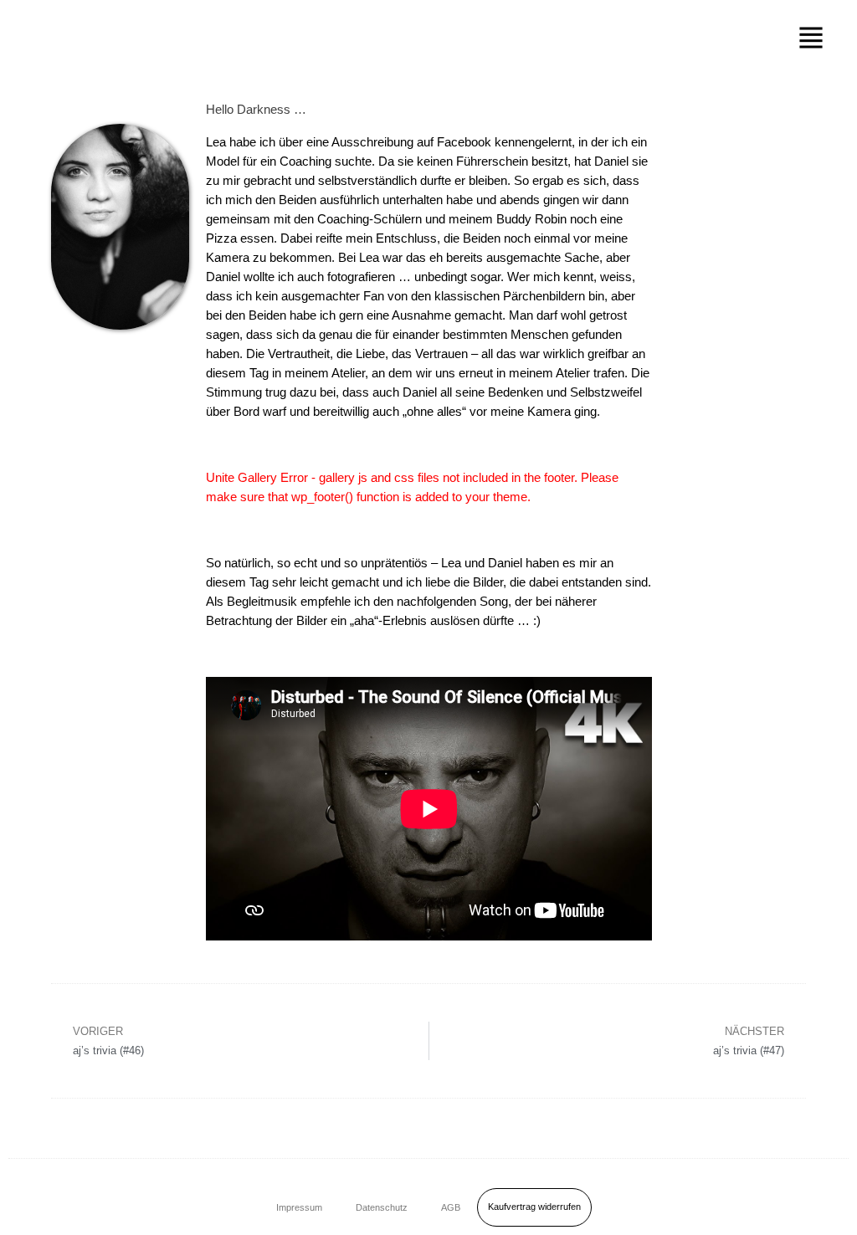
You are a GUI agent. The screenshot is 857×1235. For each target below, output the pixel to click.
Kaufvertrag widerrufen (534, 1207)
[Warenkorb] (818, 1204)
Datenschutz (382, 1207)
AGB (450, 1207)
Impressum (299, 1207)
